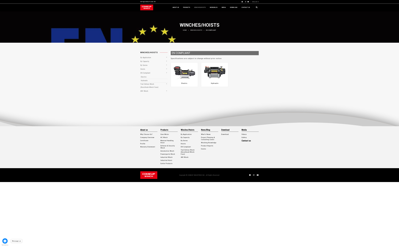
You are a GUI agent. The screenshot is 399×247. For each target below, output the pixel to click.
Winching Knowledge (208, 143)
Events (203, 149)
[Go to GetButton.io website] (5, 245)
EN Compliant (211, 30)
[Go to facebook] (5, 241)
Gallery (244, 137)
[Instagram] (245, 1)
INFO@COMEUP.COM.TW (148, 1)
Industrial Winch (166, 157)
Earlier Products (166, 163)
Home (185, 30)
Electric (144, 77)
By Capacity (144, 61)
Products (186, 7)
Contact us (245, 7)
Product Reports (207, 146)
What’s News (206, 134)
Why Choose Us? (146, 134)
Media (224, 7)
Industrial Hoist (166, 160)
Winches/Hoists (200, 7)
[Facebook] (242, 1)
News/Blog (213, 7)
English (255, 1)
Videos (244, 134)
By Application (145, 58)
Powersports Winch (168, 154)
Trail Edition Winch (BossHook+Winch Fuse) (188, 152)
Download (233, 7)
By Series (144, 65)
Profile (142, 144)
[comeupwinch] (146, 7)
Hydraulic (144, 81)
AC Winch (164, 137)
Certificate (144, 141)
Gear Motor (165, 134)
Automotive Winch (167, 151)
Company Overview (147, 137)
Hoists (142, 69)
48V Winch (144, 91)
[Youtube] (248, 1)
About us (175, 7)
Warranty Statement (147, 147)
